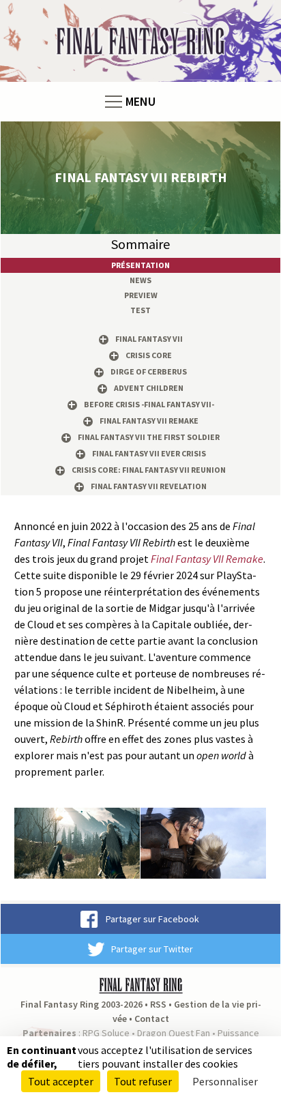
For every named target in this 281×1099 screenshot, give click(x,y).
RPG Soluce (106, 1033)
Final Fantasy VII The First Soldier (149, 437)
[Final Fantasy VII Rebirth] (77, 842)
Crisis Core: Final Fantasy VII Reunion (149, 470)
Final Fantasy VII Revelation (149, 486)
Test (140, 310)
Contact (151, 1018)
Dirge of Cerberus (148, 371)
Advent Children (148, 388)
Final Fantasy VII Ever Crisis (149, 453)
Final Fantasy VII (149, 339)
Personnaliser (225, 1081)
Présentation (140, 265)
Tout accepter (60, 1081)
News (140, 280)
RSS (158, 1004)
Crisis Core (148, 355)
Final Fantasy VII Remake (149, 420)
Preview (141, 295)
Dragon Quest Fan (173, 1033)
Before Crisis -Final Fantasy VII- (149, 404)
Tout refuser (143, 1081)
